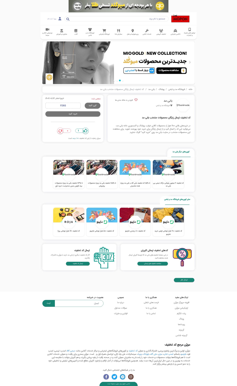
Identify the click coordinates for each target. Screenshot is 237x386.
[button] (122, 80)
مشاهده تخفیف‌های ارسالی (152, 263)
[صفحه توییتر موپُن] (114, 377)
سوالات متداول (120, 308)
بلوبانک (146, 354)
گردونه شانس (181, 335)
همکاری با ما (151, 308)
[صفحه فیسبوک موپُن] (106, 377)
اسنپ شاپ (168, 354)
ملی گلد (153, 354)
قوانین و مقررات (120, 313)
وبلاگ (181, 319)
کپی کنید (92, 105)
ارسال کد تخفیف (78, 263)
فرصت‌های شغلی (151, 302)
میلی (160, 354)
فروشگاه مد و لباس (176, 89)
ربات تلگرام (181, 313)
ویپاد (139, 354)
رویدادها (181, 324)
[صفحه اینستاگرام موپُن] (131, 377)
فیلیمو (183, 354)
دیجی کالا (71, 351)
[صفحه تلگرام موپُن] (123, 377)
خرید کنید (73, 114)
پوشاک (162, 89)
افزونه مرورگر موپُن (181, 302)
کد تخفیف (132, 351)
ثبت (48, 303)
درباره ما (120, 302)
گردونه (181, 330)
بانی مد (151, 89)
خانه (190, 89)
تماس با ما (151, 313)
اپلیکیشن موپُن (181, 308)
